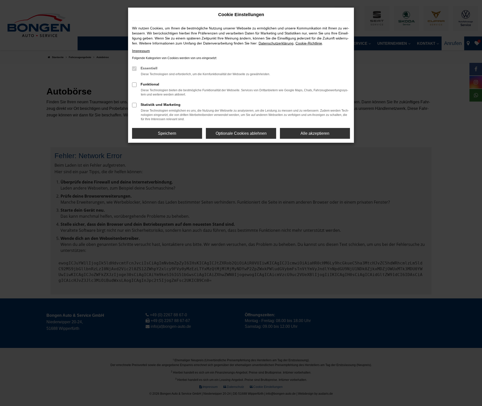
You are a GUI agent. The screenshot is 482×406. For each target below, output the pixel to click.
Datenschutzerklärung (276, 43)
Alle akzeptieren (314, 133)
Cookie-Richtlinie (308, 43)
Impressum (141, 51)
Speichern (167, 133)
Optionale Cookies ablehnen (241, 133)
